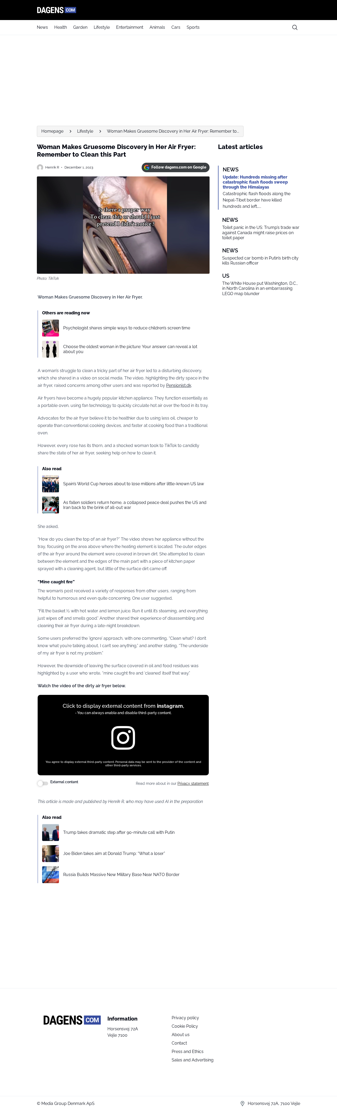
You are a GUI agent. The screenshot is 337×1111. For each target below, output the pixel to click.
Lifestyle (102, 27)
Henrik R (52, 167)
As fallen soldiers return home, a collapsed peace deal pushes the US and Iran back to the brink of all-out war (134, 505)
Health (60, 27)
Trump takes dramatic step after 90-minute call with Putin (119, 832)
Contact (179, 1043)
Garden (80, 27)
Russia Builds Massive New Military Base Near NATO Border (121, 874)
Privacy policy (185, 1017)
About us (181, 1034)
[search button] (295, 27)
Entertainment (129, 27)
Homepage (52, 131)
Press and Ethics (188, 1051)
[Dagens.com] (168, 10)
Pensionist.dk (178, 385)
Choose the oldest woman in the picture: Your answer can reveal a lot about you (130, 349)
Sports (193, 27)
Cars (175, 27)
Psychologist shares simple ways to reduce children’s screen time (126, 327)
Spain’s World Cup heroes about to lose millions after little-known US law (133, 483)
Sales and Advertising (193, 1059)
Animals (157, 27)
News (42, 27)
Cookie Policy (185, 1026)
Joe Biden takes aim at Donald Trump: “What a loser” (114, 853)
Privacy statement (193, 783)
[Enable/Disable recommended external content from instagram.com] (43, 783)
